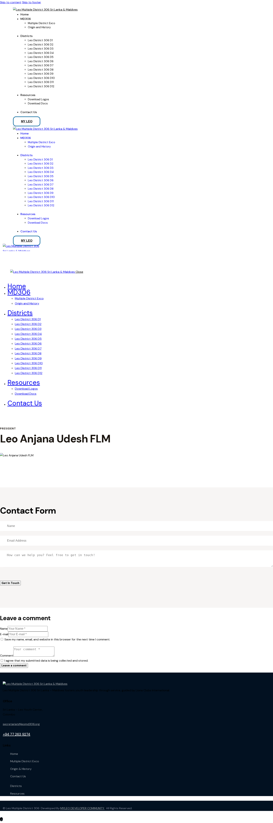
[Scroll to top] (1, 819)
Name (4, 629)
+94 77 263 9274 (16, 734)
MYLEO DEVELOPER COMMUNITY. (82, 808)
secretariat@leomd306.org (21, 724)
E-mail (4, 634)
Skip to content (10, 2)
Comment (6, 656)
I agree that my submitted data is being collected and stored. (46, 661)
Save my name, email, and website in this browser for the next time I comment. (57, 639)
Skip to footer (31, 2)
